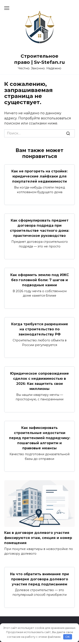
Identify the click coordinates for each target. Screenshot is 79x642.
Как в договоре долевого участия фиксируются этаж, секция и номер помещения (38, 538)
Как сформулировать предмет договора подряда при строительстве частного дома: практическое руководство (39, 228)
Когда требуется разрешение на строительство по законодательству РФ (39, 329)
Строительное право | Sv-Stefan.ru (39, 59)
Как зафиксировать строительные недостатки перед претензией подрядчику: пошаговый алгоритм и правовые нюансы (39, 438)
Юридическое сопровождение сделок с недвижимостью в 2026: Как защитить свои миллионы (39, 381)
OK (67, 636)
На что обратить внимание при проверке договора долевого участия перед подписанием (39, 579)
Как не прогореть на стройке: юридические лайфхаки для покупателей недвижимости (39, 176)
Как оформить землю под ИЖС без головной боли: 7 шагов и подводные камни (39, 280)
